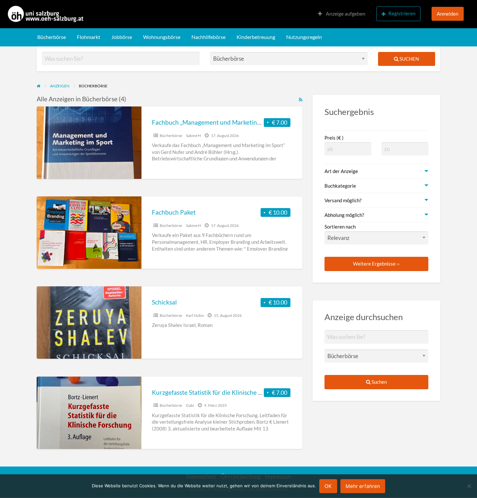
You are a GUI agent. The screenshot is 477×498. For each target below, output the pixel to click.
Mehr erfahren (363, 486)
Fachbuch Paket (174, 212)
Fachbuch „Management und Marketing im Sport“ (219, 122)
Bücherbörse (51, 37)
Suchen (408, 59)
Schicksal (164, 302)
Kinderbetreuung (256, 37)
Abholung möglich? (344, 215)
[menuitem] (341, 14)
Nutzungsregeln (304, 37)
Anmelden (447, 14)
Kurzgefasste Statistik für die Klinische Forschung (219, 392)
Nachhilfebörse (208, 37)
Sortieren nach (340, 227)
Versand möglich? (342, 200)
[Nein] (469, 486)
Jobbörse (121, 37)
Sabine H (193, 135)
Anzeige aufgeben (345, 14)
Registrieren (401, 13)
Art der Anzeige (341, 171)
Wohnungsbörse (161, 37)
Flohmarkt (88, 37)
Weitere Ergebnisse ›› (376, 264)
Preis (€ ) (334, 138)
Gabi (190, 405)
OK (328, 486)
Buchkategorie (340, 186)
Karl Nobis (195, 315)
